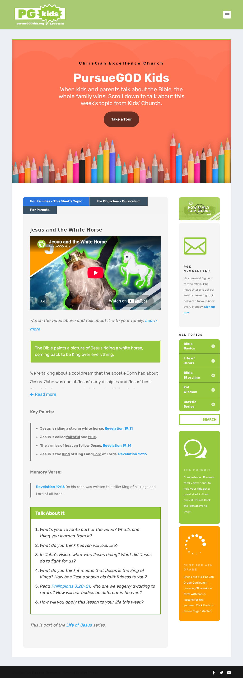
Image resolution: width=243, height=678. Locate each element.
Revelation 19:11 (119, 428)
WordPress (89, 672)
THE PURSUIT (197, 470)
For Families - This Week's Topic (56, 201)
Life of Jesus (79, 625)
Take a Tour (121, 119)
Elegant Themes (45, 672)
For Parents (40, 210)
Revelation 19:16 (132, 454)
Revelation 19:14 (117, 445)
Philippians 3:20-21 (70, 586)
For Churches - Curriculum (118, 201)
